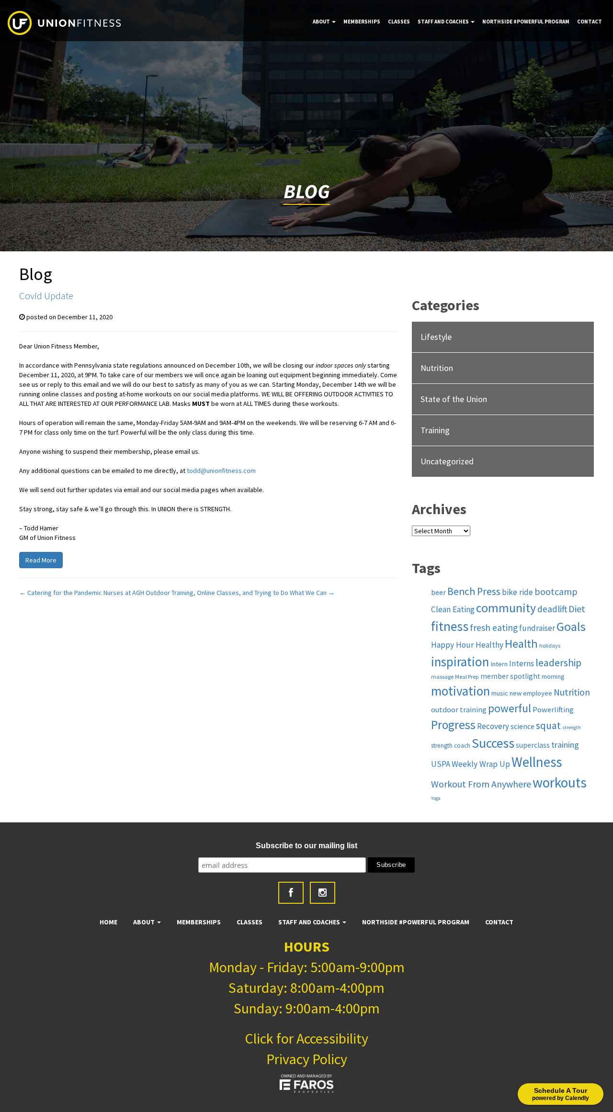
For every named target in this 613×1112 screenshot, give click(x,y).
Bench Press (473, 591)
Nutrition (436, 367)
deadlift (552, 609)
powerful (509, 708)
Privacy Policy (306, 1059)
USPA (440, 764)
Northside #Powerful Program (525, 21)
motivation (460, 691)
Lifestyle (436, 336)
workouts (560, 782)
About (322, 21)
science (522, 726)
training (565, 744)
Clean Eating (453, 609)
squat (548, 725)
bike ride (517, 592)
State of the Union (453, 398)
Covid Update (46, 295)
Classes (399, 21)
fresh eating (494, 627)
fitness (449, 626)
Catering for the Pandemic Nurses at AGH (81, 592)
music (499, 693)
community (506, 608)
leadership (558, 662)
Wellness (536, 762)
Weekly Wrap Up (481, 764)
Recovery (493, 726)
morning (553, 677)
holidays (549, 645)
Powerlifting (553, 709)
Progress (453, 724)
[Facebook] (291, 893)
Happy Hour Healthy (467, 645)
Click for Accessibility (306, 1038)
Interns (521, 663)
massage (442, 676)
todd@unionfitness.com (221, 470)
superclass (533, 745)
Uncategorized (447, 461)
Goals (571, 626)
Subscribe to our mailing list (306, 846)
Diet (576, 609)
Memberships (361, 21)
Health (521, 643)
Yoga (436, 798)
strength (571, 727)
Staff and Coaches (444, 21)
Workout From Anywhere (481, 784)
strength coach (450, 745)
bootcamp (556, 591)
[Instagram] (322, 893)
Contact (589, 21)
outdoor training (459, 709)
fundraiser (537, 628)
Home (108, 922)
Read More (41, 560)
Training (435, 430)
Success (493, 743)
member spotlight (510, 676)
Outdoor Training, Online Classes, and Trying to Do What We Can (240, 592)
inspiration (460, 661)
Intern (499, 664)
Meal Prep (467, 676)
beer (438, 592)
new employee (531, 693)
